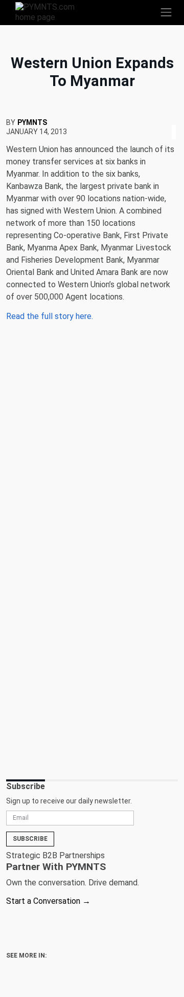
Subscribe (30, 838)
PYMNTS (32, 122)
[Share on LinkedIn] (174, 119)
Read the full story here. (49, 316)
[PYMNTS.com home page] (51, 11)
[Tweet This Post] (170, 119)
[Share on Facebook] (167, 119)
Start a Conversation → (48, 901)
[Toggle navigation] (166, 12)
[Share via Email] (177, 119)
